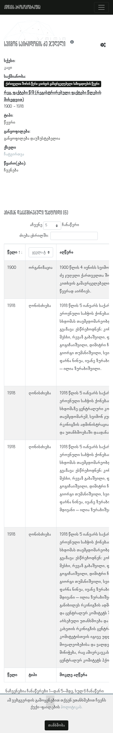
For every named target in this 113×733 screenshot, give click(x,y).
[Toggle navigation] (101, 7)
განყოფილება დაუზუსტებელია (32, 138)
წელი (12, 252)
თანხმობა (56, 725)
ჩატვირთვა (14, 154)
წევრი (9, 122)
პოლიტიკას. (72, 707)
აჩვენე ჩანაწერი (54, 225)
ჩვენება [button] (11, 170)
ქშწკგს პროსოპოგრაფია (22, 7)
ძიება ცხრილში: (34, 235)
